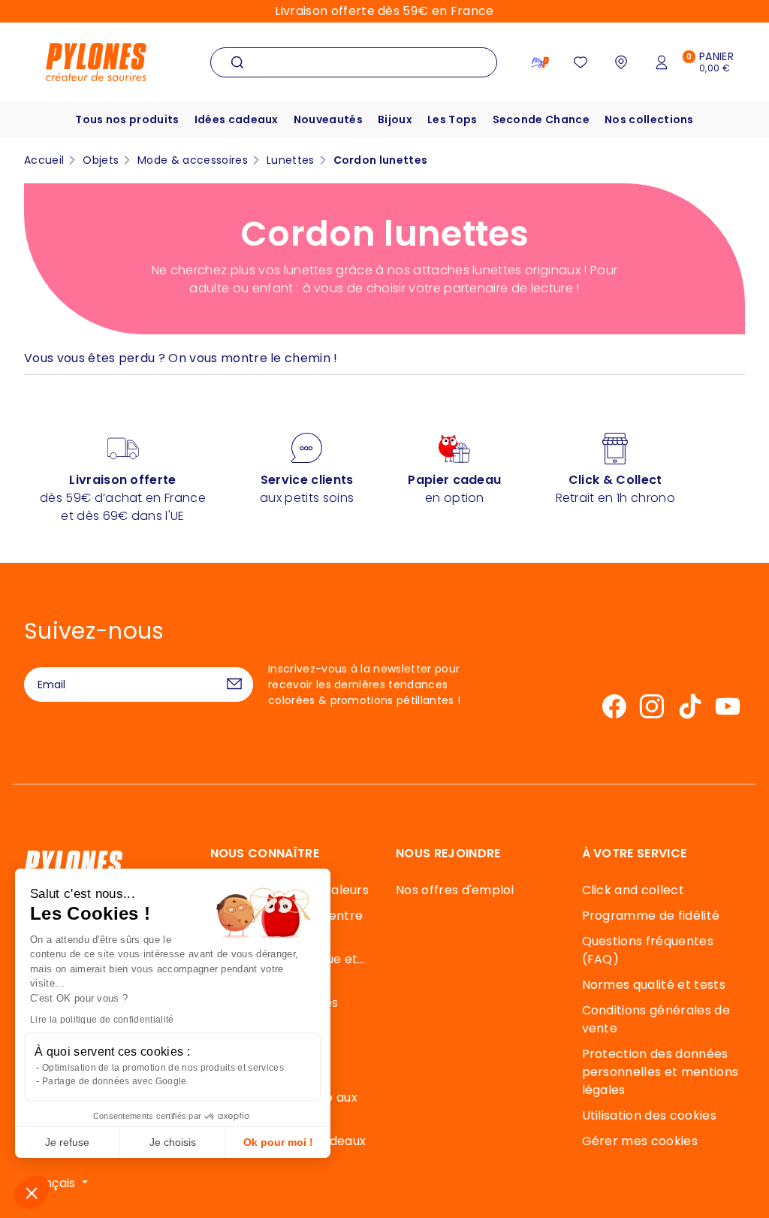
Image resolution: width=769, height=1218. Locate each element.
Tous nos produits (127, 119)
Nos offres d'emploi (455, 890)
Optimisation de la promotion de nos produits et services (163, 1067)
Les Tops (452, 119)
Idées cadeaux (237, 119)
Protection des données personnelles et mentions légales (660, 1072)
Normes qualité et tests (653, 984)
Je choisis (172, 1142)
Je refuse (67, 1142)
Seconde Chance (541, 119)
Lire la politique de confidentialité (102, 1019)
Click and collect (633, 890)
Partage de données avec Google (114, 1081)
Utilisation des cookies (649, 1115)
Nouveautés (328, 119)
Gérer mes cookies (640, 1141)
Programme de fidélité (651, 915)
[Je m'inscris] (234, 684)
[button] (32, 1192)
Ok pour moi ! (278, 1142)
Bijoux (395, 119)
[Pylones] (96, 61)
